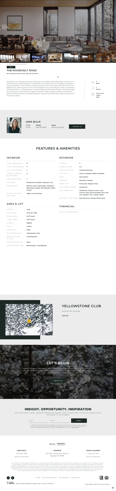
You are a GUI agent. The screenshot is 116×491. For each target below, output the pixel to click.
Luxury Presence (47, 483)
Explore (65, 315)
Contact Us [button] (58, 380)
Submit (79, 420)
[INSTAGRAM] (12, 477)
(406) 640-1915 (93, 453)
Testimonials (64, 477)
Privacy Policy (75, 427)
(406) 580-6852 (41, 127)
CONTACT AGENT (77, 126)
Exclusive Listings (49, 477)
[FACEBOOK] (8, 477)
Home (38, 477)
